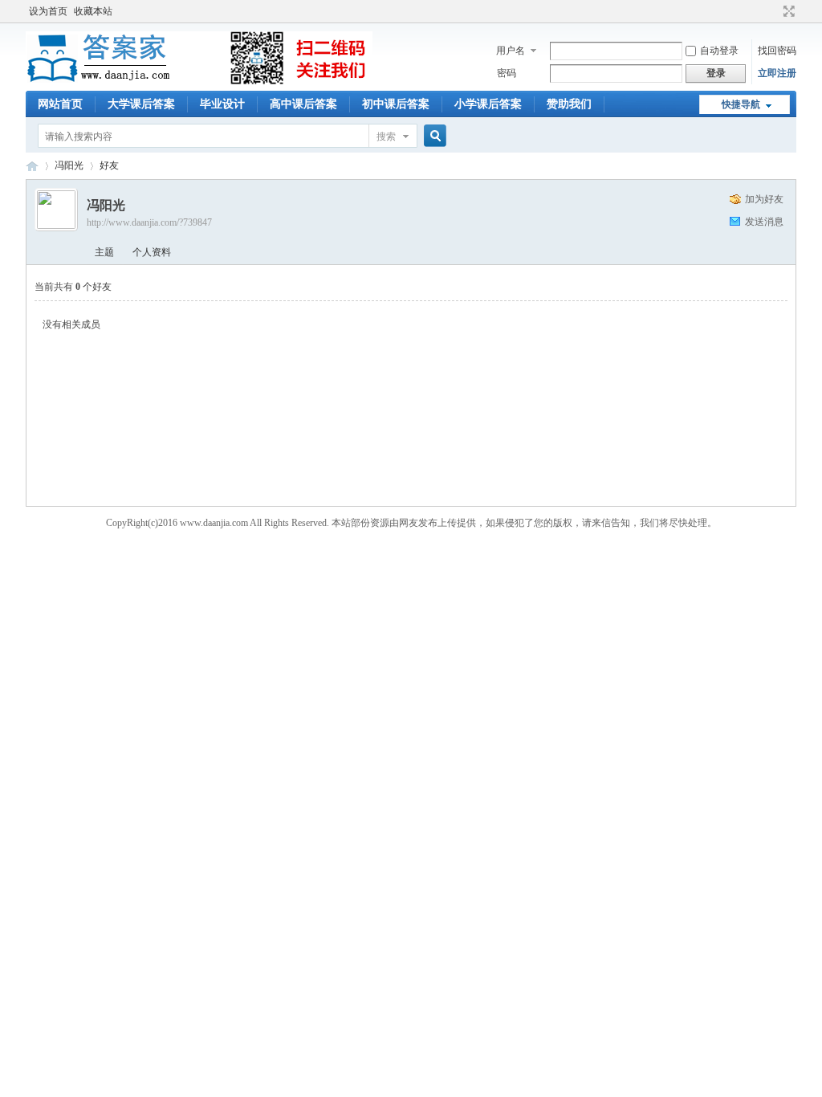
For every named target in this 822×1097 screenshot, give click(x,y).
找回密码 (777, 50)
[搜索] (432, 136)
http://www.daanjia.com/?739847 (149, 222)
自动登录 (719, 50)
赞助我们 (569, 104)
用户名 (510, 50)
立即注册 (777, 73)
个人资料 (151, 252)
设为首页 (48, 11)
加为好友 (764, 199)
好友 (109, 165)
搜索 (386, 136)
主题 (104, 252)
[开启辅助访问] (774, 11)
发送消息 (764, 221)
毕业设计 (222, 104)
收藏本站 (93, 11)
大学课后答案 (141, 104)
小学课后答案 (488, 104)
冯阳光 (69, 165)
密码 (506, 73)
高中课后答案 (303, 104)
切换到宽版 (787, 11)
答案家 (32, 165)
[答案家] (199, 81)
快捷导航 (741, 104)
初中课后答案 (395, 104)
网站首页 (60, 104)
